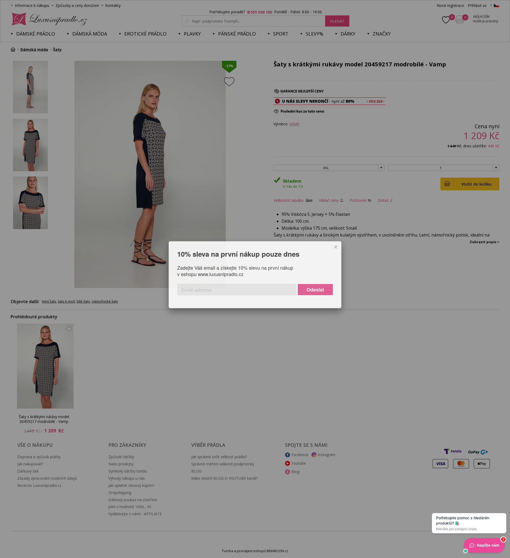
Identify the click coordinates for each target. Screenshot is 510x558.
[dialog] (255, 279)
